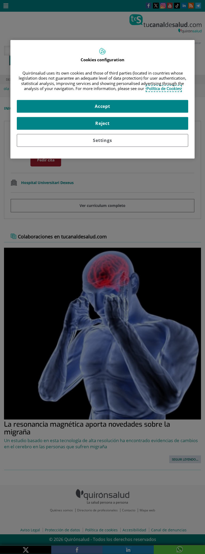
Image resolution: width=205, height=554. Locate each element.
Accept (102, 106)
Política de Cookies (164, 88)
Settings (102, 140)
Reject (102, 123)
